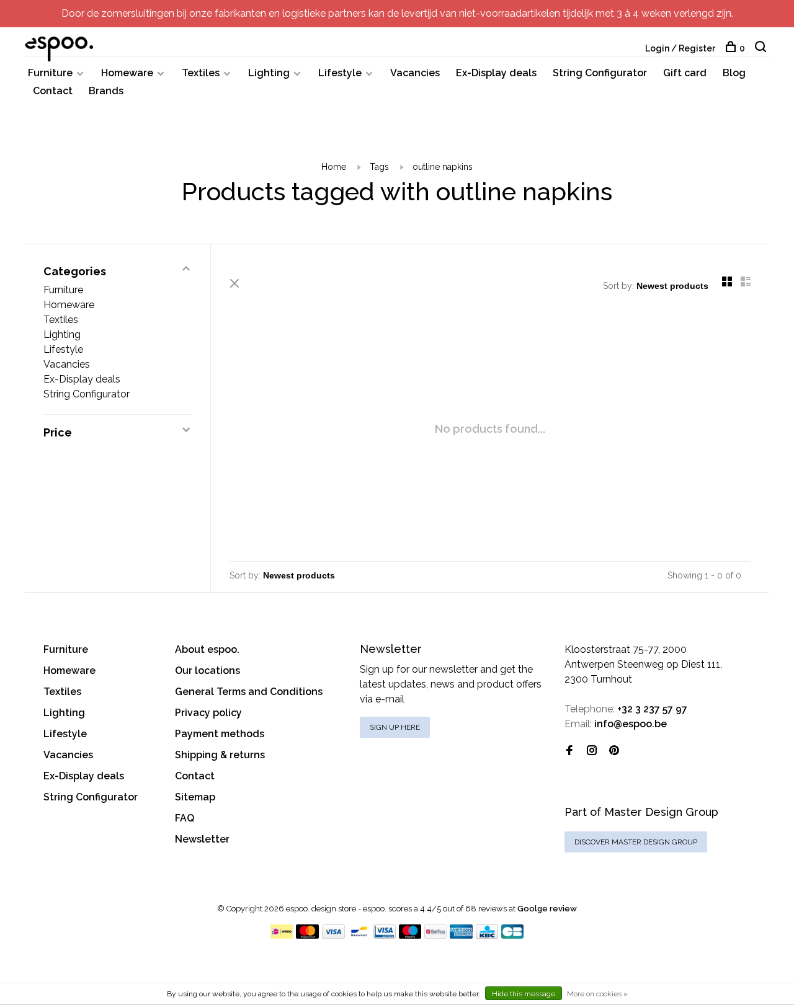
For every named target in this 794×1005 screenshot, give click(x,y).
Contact (53, 91)
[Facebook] (569, 751)
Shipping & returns (220, 755)
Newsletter (202, 839)
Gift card (685, 73)
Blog (734, 73)
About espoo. (207, 649)
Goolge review (547, 908)
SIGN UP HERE (395, 727)
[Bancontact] (359, 935)
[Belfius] (435, 935)
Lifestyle (340, 73)
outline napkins (443, 167)
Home (333, 167)
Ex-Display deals (496, 73)
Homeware (127, 73)
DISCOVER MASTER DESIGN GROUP (635, 842)
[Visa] (333, 935)
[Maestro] (410, 935)
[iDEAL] (281, 935)
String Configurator (600, 73)
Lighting (269, 73)
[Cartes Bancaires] (512, 935)
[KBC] (487, 935)
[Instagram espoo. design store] (592, 751)
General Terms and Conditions (249, 691)
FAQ (184, 818)
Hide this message (523, 994)
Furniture (50, 73)
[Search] (762, 48)
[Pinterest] (614, 751)
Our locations (207, 670)
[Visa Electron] (384, 935)
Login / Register (680, 48)
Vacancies (415, 73)
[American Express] (461, 935)
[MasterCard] (307, 935)
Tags (379, 167)
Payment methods (219, 734)
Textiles (201, 73)
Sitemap (195, 797)
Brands (106, 91)
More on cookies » (597, 994)
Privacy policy (208, 713)
